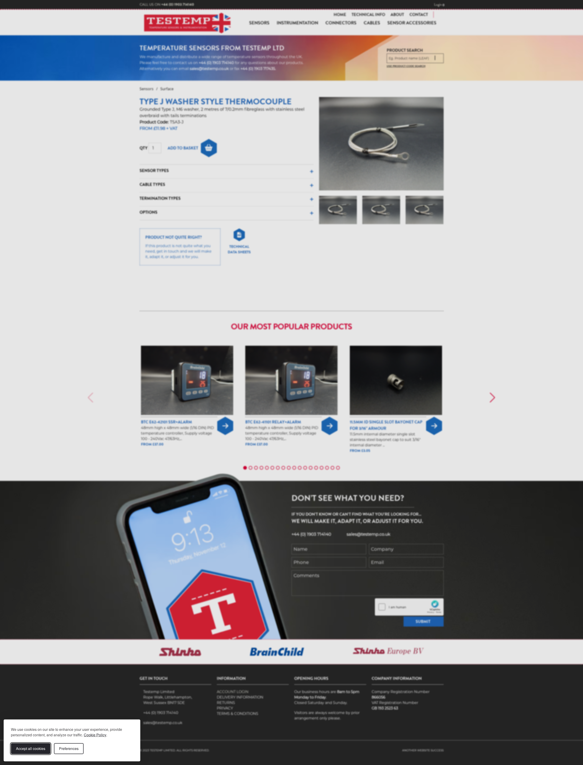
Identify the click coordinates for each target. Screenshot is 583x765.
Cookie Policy (95, 734)
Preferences (69, 748)
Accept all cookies (30, 748)
